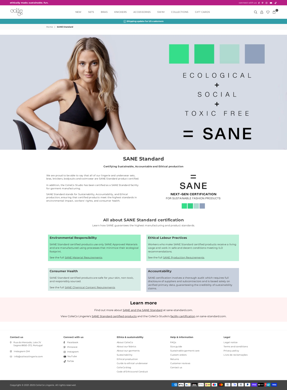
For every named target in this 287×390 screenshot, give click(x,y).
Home (49, 27)
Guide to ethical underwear (132, 363)
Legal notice (231, 342)
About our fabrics (126, 346)
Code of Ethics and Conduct (132, 371)
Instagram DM (22, 351)
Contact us (176, 367)
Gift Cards (202, 11)
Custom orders (178, 354)
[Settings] (262, 11)
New (78, 11)
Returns (174, 359)
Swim (160, 11)
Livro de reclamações (235, 354)
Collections (179, 11)
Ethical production (127, 359)
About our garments (128, 350)
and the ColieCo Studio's (131, 316)
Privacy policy (231, 350)
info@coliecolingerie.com (28, 356)
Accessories (142, 11)
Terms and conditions (236, 346)
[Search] (256, 11)
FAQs (173, 342)
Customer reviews (180, 363)
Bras (104, 11)
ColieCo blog (124, 367)
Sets (91, 11)
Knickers (120, 11)
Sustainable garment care (185, 350)
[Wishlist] (268, 11)
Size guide (176, 346)
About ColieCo (125, 342)
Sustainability (124, 354)
